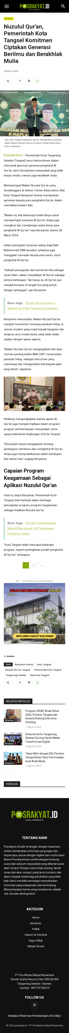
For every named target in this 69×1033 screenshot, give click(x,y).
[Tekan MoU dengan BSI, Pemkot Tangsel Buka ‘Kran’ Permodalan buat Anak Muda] (13, 758)
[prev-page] (6, 772)
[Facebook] (20, 81)
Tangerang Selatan (15, 675)
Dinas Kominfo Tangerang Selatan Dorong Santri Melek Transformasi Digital (42, 738)
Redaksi (13, 1015)
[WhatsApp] (37, 81)
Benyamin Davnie (24, 664)
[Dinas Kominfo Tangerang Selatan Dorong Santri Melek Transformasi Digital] (13, 739)
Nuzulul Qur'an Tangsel (17, 669)
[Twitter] (28, 81)
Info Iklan (55, 1015)
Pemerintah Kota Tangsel (48, 669)
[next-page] (12, 772)
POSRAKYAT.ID (13, 155)
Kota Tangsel (44, 664)
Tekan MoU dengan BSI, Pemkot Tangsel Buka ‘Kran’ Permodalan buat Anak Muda (44, 757)
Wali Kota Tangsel (39, 675)
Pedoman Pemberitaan (34, 1015)
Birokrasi (9, 18)
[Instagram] (34, 1005)
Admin (10, 656)
